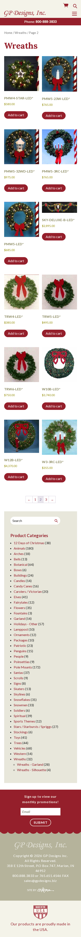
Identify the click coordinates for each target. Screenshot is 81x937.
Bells (17, 559)
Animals (19, 548)
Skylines (19, 694)
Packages (21, 640)
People (19, 656)
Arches (19, 554)
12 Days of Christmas (29, 543)
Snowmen (20, 705)
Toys (17, 737)
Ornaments (22, 635)
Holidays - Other (26, 624)
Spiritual (20, 716)
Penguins (20, 651)
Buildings (20, 575)
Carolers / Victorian (28, 591)
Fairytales (21, 602)
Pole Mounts (23, 667)
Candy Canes (23, 586)
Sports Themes (24, 721)
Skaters (19, 689)
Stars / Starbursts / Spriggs (33, 727)
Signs (17, 683)
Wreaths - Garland (30, 764)
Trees (18, 743)
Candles (19, 581)
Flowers (19, 608)
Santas (18, 672)
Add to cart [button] (16, 115)
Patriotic (20, 645)
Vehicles (20, 748)
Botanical (20, 564)
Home (8, 33)
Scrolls (18, 678)
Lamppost (21, 629)
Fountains (20, 613)
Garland (19, 618)
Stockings (21, 732)
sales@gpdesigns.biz (40, 881)
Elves (17, 597)
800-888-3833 (40, 21)
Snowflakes (22, 700)
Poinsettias (22, 662)
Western (20, 754)
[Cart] (65, 5)
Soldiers (19, 710)
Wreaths (21, 33)
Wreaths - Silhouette (31, 770)
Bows (18, 570)
